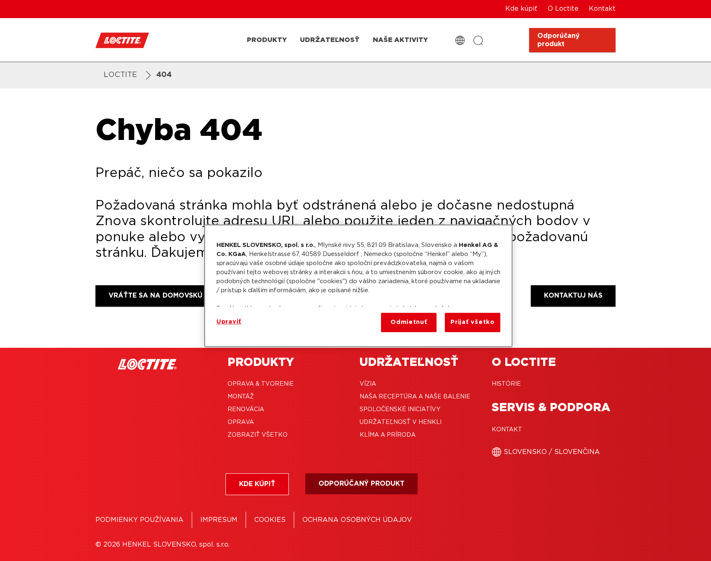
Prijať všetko (473, 322)
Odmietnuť (409, 322)
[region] (358, 285)
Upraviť (229, 322)
